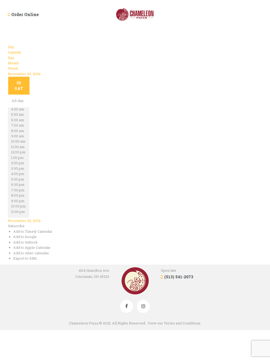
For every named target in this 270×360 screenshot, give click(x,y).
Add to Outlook (25, 242)
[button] (16, 225)
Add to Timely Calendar (32, 231)
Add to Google (25, 236)
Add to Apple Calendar (32, 247)
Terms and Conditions (182, 323)
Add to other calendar (31, 253)
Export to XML (25, 258)
